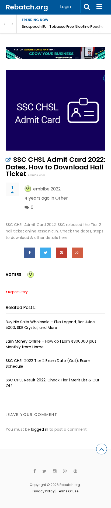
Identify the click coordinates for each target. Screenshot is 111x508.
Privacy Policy (44, 491)
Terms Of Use (67, 491)
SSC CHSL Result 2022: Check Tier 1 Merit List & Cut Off (52, 382)
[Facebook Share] (29, 253)
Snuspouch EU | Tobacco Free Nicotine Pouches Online (66, 26)
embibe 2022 (47, 189)
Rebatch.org (27, 7)
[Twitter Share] (45, 253)
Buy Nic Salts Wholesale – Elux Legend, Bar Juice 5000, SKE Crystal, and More (50, 324)
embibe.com (36, 175)
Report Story (18, 292)
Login (65, 7)
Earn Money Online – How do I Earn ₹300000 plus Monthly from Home (51, 344)
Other (61, 198)
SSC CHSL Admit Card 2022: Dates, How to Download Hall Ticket (55, 167)
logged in (39, 429)
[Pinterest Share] (61, 253)
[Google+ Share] (77, 253)
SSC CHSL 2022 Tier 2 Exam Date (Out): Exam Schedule (48, 363)
